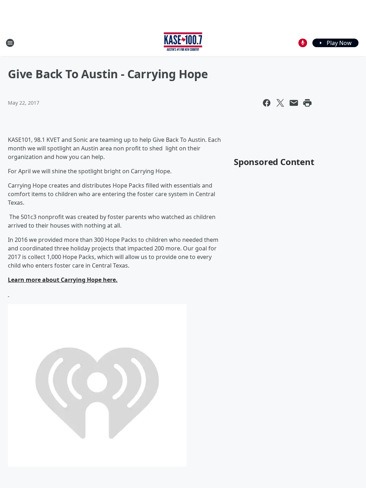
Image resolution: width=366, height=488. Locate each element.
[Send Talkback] (302, 43)
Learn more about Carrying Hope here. (63, 280)
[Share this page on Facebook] (267, 103)
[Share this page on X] (280, 103)
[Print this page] (307, 103)
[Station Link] (183, 42)
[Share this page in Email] (294, 103)
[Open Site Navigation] (10, 43)
